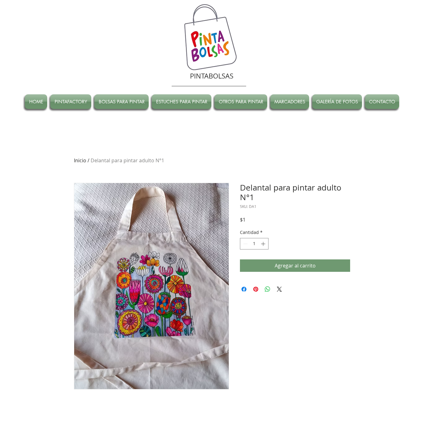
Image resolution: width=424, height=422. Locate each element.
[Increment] (264, 243)
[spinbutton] (254, 243)
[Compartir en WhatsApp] (267, 289)
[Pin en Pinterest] (255, 289)
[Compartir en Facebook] (244, 289)
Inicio (80, 160)
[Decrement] (245, 243)
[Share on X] (279, 289)
